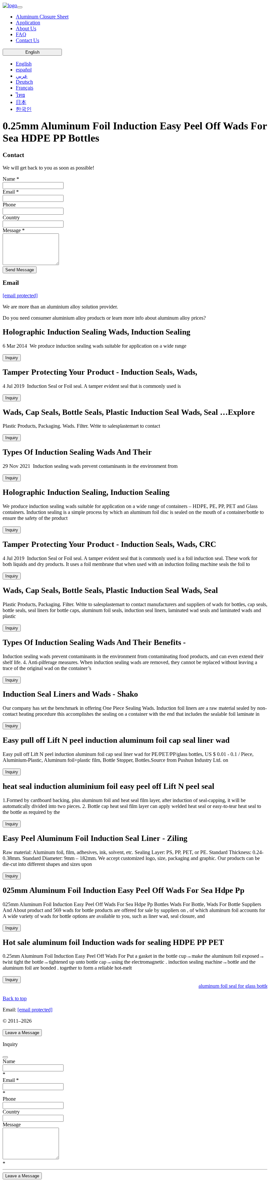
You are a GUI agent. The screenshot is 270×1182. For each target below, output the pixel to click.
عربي (22, 76)
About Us (26, 28)
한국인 (24, 109)
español (24, 69)
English (32, 52)
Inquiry (11, 357)
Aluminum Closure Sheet (42, 16)
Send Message (19, 269)
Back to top (15, 998)
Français (24, 88)
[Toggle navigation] (19, 7)
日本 (21, 102)
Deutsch (24, 82)
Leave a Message (22, 1032)
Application (28, 22)
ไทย (20, 95)
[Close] (5, 1057)
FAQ (21, 34)
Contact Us (27, 40)
